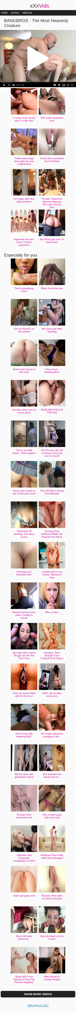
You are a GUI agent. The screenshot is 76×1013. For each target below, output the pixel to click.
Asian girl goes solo (24, 895)
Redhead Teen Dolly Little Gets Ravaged (52, 856)
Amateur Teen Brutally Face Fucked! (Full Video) (52, 655)
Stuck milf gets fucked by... (24, 937)
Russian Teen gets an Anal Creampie (52, 897)
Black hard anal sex (52, 288)
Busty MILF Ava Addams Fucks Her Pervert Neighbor (24, 979)
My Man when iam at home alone (24, 411)
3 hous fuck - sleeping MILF (52, 370)
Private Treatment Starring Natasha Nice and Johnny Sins (52, 203)
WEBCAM (27, 13)
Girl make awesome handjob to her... (52, 735)
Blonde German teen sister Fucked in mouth (24, 615)
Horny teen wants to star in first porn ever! (24, 492)
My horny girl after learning (52, 330)
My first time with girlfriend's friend (24, 775)
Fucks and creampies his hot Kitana (52, 159)
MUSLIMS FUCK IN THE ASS (52, 411)
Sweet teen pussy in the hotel (24, 370)
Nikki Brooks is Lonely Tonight (52, 978)
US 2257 (44, 1005)
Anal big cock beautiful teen (24, 573)
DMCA (31, 1005)
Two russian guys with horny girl (52, 816)
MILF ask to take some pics (52, 694)
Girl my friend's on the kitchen (24, 330)
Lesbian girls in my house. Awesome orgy (52, 574)
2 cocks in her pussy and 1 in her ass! (24, 119)
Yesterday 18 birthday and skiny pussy (24, 534)
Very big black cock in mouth (52, 937)
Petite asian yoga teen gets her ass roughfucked (24, 161)
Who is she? (52, 612)
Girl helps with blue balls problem (24, 200)
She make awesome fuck (52, 119)
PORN (4, 13)
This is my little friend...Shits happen (24, 451)
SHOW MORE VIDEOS (38, 994)
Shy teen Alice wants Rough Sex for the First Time (24, 655)
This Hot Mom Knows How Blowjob (52, 492)
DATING (15, 13)
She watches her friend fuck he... (52, 775)
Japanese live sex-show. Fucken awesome (24, 242)
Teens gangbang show (24, 289)
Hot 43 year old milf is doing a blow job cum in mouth (52, 453)
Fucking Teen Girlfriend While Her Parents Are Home (52, 534)
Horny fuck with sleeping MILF (24, 735)
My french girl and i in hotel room (52, 240)
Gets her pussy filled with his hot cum (24, 694)
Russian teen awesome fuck (24, 816)
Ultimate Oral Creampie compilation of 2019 (24, 858)
